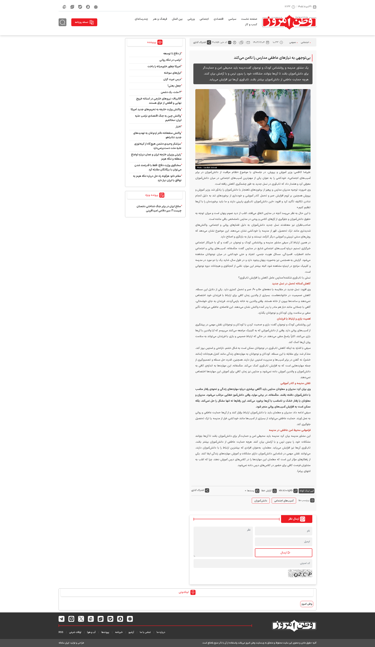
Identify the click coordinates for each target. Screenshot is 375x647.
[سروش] (88, 7)
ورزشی (191, 19)
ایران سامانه (64, 643)
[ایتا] (64, 7)
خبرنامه (119, 632)
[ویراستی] (72, 7)
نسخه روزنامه (81, 22)
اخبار (178, 127)
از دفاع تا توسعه (172, 54)
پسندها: (250, 490)
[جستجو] (62, 22)
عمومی (292, 42)
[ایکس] (81, 619)
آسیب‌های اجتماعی (284, 501)
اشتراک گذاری (199, 42)
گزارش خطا (266, 490)
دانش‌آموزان (260, 501)
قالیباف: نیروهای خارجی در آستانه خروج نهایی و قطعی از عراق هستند (158, 101)
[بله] (80, 7)
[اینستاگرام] (71, 619)
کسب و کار (251, 24)
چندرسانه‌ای (141, 19)
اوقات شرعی (75, 632)
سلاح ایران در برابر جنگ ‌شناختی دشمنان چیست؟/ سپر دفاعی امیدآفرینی (159, 208)
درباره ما (161, 632)
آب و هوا (91, 632)
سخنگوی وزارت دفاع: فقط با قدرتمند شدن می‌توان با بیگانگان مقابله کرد (157, 167)
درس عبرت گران (172, 79)
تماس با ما (145, 632)
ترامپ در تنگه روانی (170, 60)
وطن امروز (306, 604)
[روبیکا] (96, 7)
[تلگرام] (61, 619)
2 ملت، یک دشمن (171, 92)
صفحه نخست (249, 19)
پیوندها (105, 632)
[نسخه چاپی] (235, 42)
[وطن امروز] (289, 22)
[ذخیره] (241, 42)
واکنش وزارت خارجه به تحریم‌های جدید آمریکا (156, 109)
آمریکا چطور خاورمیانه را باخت (164, 66)
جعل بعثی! (174, 86)
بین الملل (177, 19)
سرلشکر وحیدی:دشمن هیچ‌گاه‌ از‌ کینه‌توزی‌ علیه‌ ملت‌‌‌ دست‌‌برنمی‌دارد (157, 146)
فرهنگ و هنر (160, 19)
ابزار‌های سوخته (172, 73)
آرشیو (131, 632)
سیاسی (232, 19)
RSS (61, 632)
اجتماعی (204, 19)
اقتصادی (218, 19)
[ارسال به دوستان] (248, 42)
